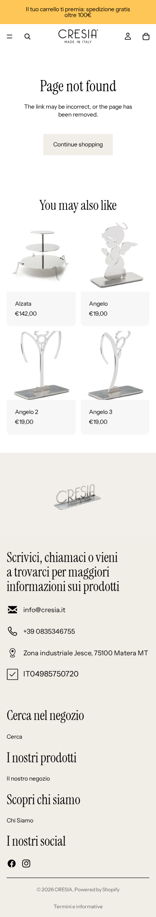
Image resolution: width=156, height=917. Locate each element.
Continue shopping (78, 144)
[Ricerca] (27, 36)
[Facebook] (12, 863)
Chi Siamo (20, 820)
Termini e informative (78, 906)
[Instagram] (26, 863)
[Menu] (9, 36)
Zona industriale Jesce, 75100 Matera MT (85, 653)
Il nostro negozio (28, 778)
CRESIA (63, 889)
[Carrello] (146, 36)
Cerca (14, 736)
